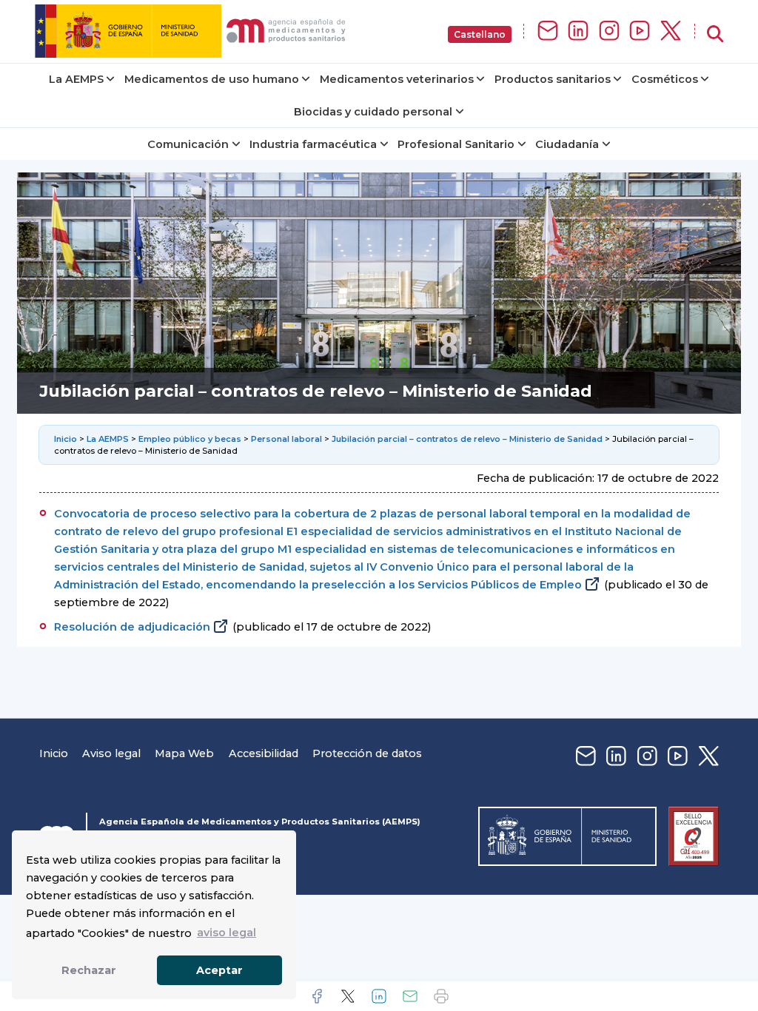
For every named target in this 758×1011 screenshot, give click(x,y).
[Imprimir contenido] (441, 996)
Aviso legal (111, 753)
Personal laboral (286, 439)
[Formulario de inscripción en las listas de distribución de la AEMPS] (548, 31)
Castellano (480, 34)
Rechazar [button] (88, 970)
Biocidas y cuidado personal (373, 111)
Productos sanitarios (552, 79)
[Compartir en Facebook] (317, 996)
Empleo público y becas (189, 439)
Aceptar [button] (219, 970)
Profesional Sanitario (456, 144)
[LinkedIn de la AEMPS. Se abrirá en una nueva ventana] (578, 31)
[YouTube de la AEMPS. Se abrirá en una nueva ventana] (639, 31)
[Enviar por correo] (410, 996)
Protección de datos (367, 753)
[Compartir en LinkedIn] (379, 996)
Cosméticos (664, 79)
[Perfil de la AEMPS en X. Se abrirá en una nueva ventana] (670, 31)
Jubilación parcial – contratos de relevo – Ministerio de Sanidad (467, 439)
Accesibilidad (263, 753)
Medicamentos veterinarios (397, 79)
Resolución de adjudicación (132, 627)
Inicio (66, 439)
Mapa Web (184, 753)
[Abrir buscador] (715, 34)
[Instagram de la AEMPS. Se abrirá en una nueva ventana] (609, 31)
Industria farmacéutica (313, 144)
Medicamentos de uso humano (211, 79)
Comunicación (188, 144)
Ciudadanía (567, 144)
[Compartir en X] (348, 996)
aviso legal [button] (226, 932)
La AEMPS (76, 79)
